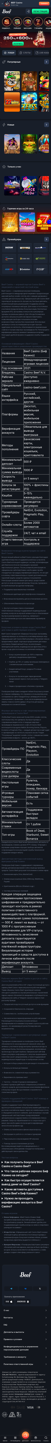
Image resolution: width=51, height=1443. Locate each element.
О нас (6, 1310)
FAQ (5, 1325)
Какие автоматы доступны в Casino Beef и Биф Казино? (22, 1191)
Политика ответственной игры (18, 1364)
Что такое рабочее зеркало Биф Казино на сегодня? (25, 1173)
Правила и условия (13, 1339)
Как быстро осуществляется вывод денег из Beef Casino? (23, 1182)
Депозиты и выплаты (14, 1332)
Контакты (8, 1317)
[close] (2, 3)
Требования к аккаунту (15, 1357)
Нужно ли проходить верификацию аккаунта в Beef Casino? (22, 1202)
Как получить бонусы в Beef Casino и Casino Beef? (22, 1164)
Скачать (44, 4)
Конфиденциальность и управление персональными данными (21, 1348)
